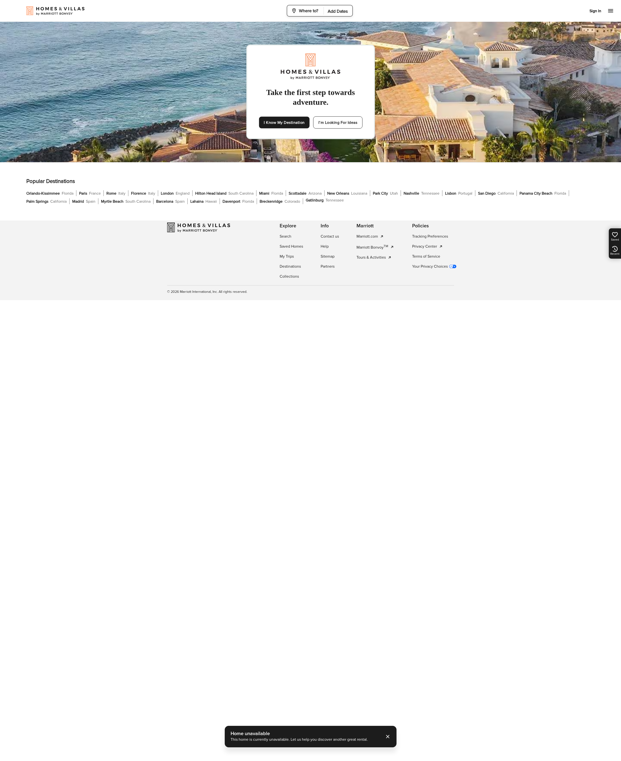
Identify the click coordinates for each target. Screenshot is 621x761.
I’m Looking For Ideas (337, 122)
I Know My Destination (284, 122)
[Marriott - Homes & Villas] (198, 227)
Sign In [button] (595, 11)
